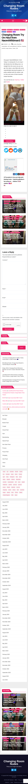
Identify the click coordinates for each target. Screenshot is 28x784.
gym (4, 476)
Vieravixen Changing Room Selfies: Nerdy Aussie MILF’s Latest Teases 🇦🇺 (14, 206)
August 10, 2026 (9, 226)
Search (4, 343)
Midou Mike (5, 400)
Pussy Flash (22, 29)
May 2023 (4, 643)
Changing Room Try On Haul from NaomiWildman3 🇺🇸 (13, 37)
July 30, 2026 (8, 748)
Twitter (14, 48)
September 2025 (6, 541)
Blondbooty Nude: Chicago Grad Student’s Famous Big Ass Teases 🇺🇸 (13, 222)
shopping (24, 46)
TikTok (16, 492)
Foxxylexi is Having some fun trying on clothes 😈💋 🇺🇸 (8, 181)
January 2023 (5, 658)
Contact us (7, 782)
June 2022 (5, 679)
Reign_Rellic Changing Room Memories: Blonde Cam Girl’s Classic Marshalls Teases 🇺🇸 (14, 236)
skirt (18, 489)
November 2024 (6, 578)
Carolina (17, 210)
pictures (15, 484)
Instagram (12, 476)
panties (10, 484)
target (7, 48)
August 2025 (5, 545)
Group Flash (5, 430)
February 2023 (6, 654)
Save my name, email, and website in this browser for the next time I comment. (12, 318)
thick (12, 492)
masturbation (4, 46)
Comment (5, 260)
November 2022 (6, 665)
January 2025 (5, 571)
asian (4, 471)
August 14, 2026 (9, 210)
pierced (19, 484)
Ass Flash (4, 29)
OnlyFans (19, 46)
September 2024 (6, 585)
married (4, 482)
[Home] (2, 21)
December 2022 (6, 661)
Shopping (4, 31)
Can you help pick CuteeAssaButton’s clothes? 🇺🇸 (18, 179)
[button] (23, 20)
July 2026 (4, 505)
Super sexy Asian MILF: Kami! (15, 397)
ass (7, 471)
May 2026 (4, 512)
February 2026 (6, 523)
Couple (4, 426)
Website (4, 306)
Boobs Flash (9, 29)
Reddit (8, 82)
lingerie (8, 479)
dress (16, 474)
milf (8, 46)
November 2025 (6, 534)
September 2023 (6, 629)
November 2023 (6, 621)
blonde (16, 471)
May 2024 (4, 600)
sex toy (18, 487)
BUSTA (4, 397)
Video (14, 31)
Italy (17, 476)
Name (4, 288)
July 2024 (4, 592)
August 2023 (5, 632)
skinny (14, 489)
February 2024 (6, 610)
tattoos (10, 48)
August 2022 (5, 676)
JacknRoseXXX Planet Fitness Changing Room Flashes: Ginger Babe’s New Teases (13, 392)
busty (12, 474)
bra (3, 474)
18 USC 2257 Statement (9, 779)
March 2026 (5, 520)
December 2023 (6, 618)
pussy (4, 487)
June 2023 (5, 639)
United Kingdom (6, 495)
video (16, 495)
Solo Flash (9, 31)
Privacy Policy (21, 779)
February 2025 (6, 567)
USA (17, 48)
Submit (11, 782)
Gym (3, 433)
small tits (3, 48)
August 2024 (5, 589)
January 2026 (5, 527)
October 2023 (5, 625)
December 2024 (6, 574)
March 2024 (5, 607)
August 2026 (5, 502)
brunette (15, 44)
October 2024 (5, 581)
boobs (21, 471)
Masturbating (5, 437)
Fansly (20, 474)
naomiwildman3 (13, 46)
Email (4, 297)
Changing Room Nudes (14, 7)
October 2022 (5, 669)
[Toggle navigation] (13, 21)
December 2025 (6, 531)
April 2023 (5, 647)
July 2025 (4, 549)
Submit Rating (9, 141)
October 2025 (5, 538)
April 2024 (5, 603)
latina (4, 479)
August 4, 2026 (8, 733)
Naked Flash (16, 29)
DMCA (16, 779)
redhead (13, 487)
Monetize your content (18, 782)
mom (19, 482)
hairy (7, 476)
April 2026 (5, 516)
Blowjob (4, 419)
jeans (20, 476)
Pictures (13, 201)
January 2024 (5, 614)
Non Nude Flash (7, 201)
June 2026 (5, 509)
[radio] (15, 129)
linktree (13, 479)
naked (23, 482)
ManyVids (19, 44)
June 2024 (5, 596)
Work (3, 466)
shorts (9, 489)
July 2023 (4, 636)
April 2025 (5, 560)
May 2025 (4, 556)
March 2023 (5, 650)
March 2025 (5, 563)
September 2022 (6, 672)
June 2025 (5, 552)
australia (12, 471)
